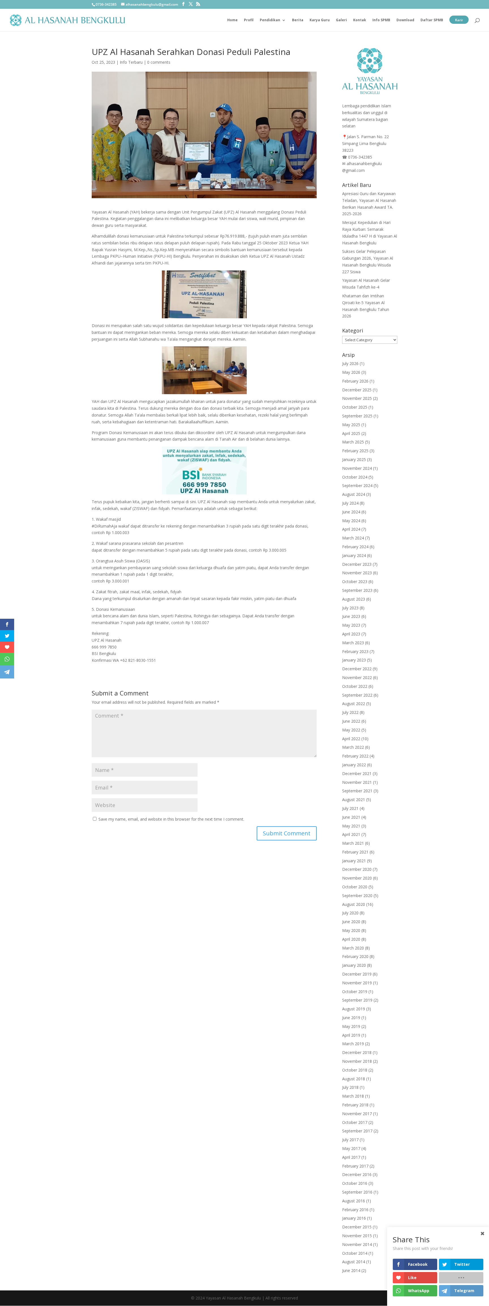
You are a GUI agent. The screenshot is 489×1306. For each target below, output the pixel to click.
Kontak (359, 20)
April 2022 (351, 738)
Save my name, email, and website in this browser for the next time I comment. (171, 819)
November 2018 (357, 1061)
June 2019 (351, 1017)
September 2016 (357, 1192)
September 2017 (357, 1131)
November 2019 (357, 982)
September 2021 (357, 790)
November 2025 (357, 398)
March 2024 (353, 538)
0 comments (158, 62)
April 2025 (351, 433)
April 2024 (351, 529)
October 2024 (354, 477)
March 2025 (353, 442)
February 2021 (355, 852)
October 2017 (354, 1122)
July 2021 (350, 808)
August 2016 (353, 1200)
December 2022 (357, 668)
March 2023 (353, 642)
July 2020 (350, 913)
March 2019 (353, 1043)
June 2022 (351, 721)
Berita (297, 20)
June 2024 (351, 512)
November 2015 (357, 1235)
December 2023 (357, 564)
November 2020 (357, 878)
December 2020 (357, 869)
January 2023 (354, 660)
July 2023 (350, 608)
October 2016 (354, 1183)
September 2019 (357, 1000)
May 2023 (351, 625)
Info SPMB (381, 20)
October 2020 (354, 886)
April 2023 (351, 634)
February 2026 (355, 381)
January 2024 (354, 555)
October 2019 (354, 991)
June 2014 (351, 1270)
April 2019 (351, 1035)
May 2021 (351, 826)
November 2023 (357, 572)
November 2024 (357, 468)
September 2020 (357, 895)
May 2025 (351, 424)
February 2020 (355, 956)
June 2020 (351, 921)
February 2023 (355, 651)
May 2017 (351, 1148)
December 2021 (357, 773)
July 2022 (350, 712)
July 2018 (350, 1087)
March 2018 (353, 1096)
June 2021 (351, 817)
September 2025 (357, 416)
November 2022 (357, 677)
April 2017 (351, 1157)
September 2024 (357, 485)
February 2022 (355, 756)
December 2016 (357, 1174)
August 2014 (353, 1261)
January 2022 (354, 764)
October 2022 (354, 686)
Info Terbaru (131, 62)
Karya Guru (320, 20)
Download (405, 20)
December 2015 (357, 1227)
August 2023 (353, 599)
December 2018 (357, 1052)
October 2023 (354, 581)
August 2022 (353, 703)
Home (232, 20)
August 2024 (353, 494)
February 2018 (355, 1104)
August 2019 (353, 1008)
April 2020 (351, 939)
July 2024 (350, 503)
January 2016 (354, 1218)
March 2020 (353, 948)
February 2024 (355, 546)
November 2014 (357, 1244)
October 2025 (354, 407)
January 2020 (354, 965)
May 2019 (351, 1026)
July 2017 (350, 1139)
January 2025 (354, 459)
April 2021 (351, 834)
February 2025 (355, 450)
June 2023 (351, 616)
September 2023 (357, 590)
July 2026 (350, 363)
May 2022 (351, 730)
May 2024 (351, 520)
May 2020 (351, 930)
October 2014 (354, 1253)
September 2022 (357, 695)
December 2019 (357, 974)
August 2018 (353, 1078)
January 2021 (354, 860)
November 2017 (357, 1113)
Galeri (341, 20)
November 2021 (357, 782)
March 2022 (353, 747)
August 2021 (353, 799)
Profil (249, 20)
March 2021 (353, 843)
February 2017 (355, 1166)
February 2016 (355, 1209)
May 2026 (351, 372)
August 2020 (353, 904)
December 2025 (357, 389)
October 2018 (354, 1070)
